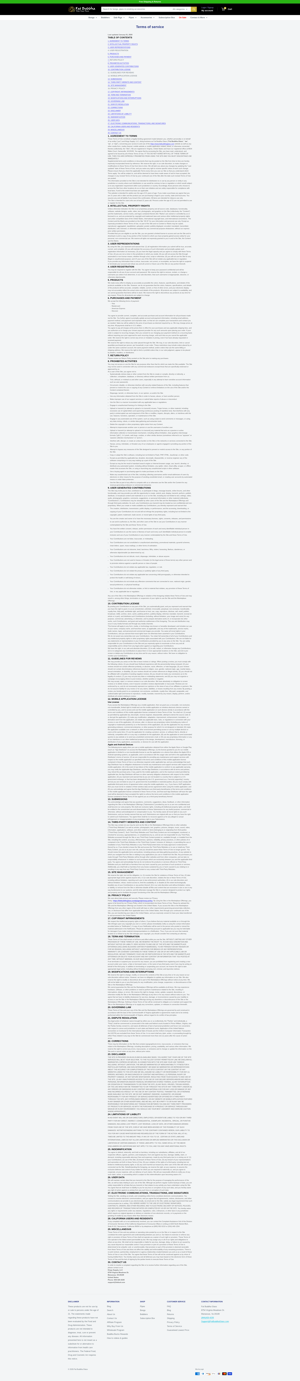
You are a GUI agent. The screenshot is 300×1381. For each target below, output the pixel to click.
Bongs (91, 17)
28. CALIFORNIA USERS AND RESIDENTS (124, 126)
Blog (109, 1306)
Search (110, 1310)
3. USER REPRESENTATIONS (119, 47)
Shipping (170, 1318)
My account (207, 10)
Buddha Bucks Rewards (117, 1334)
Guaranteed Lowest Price (178, 1330)
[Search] (194, 9)
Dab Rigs (118, 17)
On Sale (182, 17)
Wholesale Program (115, 1330)
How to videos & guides (117, 1338)
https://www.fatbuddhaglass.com (162, 144)
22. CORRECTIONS (115, 107)
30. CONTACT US (114, 133)
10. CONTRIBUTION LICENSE (119, 69)
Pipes (131, 17)
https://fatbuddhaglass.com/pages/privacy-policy (133, 901)
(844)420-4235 (207, 1318)
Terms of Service (174, 1326)
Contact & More (197, 17)
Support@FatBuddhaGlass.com (215, 1321)
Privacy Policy (173, 1322)
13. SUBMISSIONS (115, 79)
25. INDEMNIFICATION (116, 117)
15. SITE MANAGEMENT (117, 85)
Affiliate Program (114, 1322)
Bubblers (105, 17)
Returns (170, 1314)
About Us (111, 1314)
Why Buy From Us (115, 1326)
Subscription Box (167, 17)
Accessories (146, 17)
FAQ (169, 1306)
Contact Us (112, 1318)
